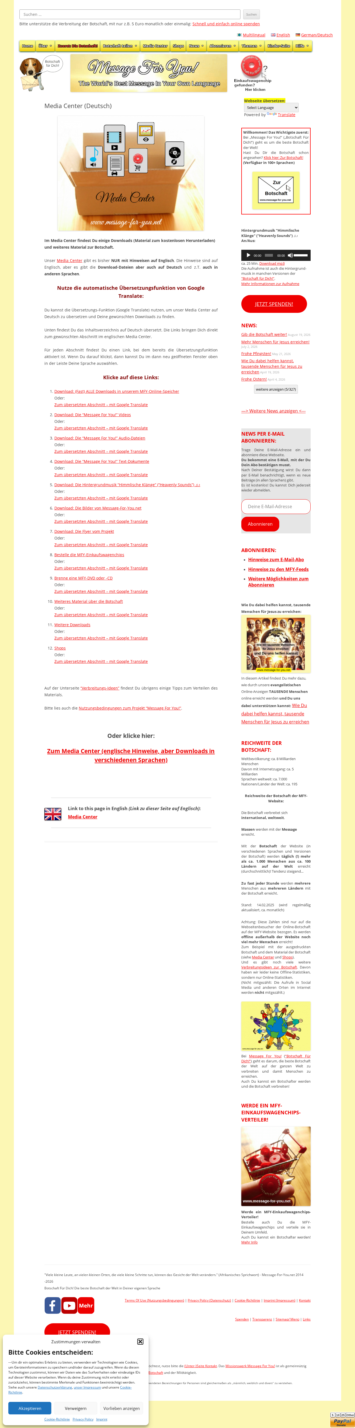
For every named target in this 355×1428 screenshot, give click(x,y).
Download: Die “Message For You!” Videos (92, 414)
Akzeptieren (30, 1408)
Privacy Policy (83, 1419)
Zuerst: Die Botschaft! (78, 45)
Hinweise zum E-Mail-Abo (276, 559)
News (194, 45)
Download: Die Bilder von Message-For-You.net (97, 508)
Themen (249, 45)
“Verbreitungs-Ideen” (99, 688)
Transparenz (262, 1319)
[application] (276, 255)
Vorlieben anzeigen (121, 1408)
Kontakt (305, 1300)
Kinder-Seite (279, 45)
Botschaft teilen (118, 45)
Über (43, 45)
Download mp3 (272, 263)
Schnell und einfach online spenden (226, 23)
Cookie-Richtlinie (57, 1419)
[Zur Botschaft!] (276, 1049)
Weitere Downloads (72, 624)
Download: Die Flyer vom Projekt (84, 531)
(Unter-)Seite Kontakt (200, 1366)
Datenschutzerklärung (55, 1387)
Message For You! (265, 1055)
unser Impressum (87, 1387)
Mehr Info (249, 1242)
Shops (178, 45)
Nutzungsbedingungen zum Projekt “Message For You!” (130, 708)
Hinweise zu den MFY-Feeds (278, 569)
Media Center (155, 45)
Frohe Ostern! (254, 379)
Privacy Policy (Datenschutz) (209, 1300)
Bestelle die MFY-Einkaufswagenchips (89, 554)
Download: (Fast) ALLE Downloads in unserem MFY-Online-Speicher (116, 391)
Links (307, 1319)
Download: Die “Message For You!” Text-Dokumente (101, 461)
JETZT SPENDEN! (274, 304)
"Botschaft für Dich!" (257, 278)
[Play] (248, 255)
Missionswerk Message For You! (250, 1366)
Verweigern (76, 1408)
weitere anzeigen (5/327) (276, 389)
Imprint (101, 1419)
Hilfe (300, 45)
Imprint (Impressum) (279, 1300)
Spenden (242, 1319)
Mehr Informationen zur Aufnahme (270, 283)
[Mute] (290, 255)
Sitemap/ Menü (287, 1319)
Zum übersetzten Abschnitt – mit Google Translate (101, 404)
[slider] (301, 255)
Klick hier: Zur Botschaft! (283, 157)
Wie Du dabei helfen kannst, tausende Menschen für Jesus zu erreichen (271, 366)
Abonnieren (220, 45)
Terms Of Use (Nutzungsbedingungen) (154, 1300)
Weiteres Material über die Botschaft (88, 601)
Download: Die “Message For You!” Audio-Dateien (99, 438)
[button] (140, 1341)
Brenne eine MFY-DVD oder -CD (83, 578)
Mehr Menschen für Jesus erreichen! (275, 341)
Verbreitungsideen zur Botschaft (269, 967)
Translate (286, 114)
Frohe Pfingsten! (256, 353)
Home (27, 45)
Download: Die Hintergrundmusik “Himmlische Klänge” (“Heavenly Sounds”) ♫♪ (127, 484)
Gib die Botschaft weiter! (264, 334)
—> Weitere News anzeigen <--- (273, 411)
